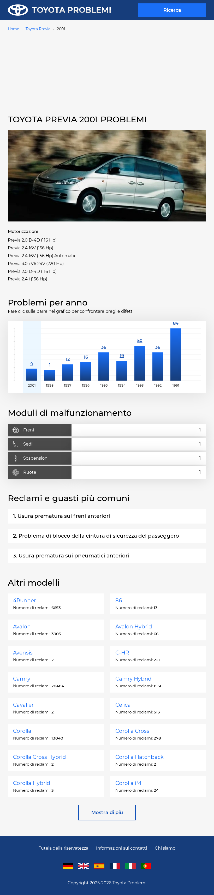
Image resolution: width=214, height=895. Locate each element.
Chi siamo (165, 848)
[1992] (157, 354)
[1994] (121, 354)
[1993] (139, 354)
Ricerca (172, 10)
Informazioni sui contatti (121, 848)
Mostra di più (107, 812)
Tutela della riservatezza (63, 848)
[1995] (103, 354)
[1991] (175, 354)
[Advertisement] (107, 72)
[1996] (85, 354)
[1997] (67, 354)
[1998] (49, 354)
